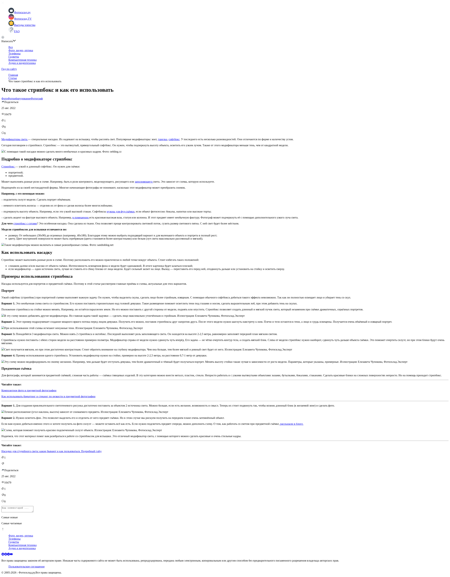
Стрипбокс (8, 166)
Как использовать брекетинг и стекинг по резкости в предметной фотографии (48, 396)
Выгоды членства (24, 25)
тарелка (162, 139)
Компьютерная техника (22, 59)
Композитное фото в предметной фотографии (28, 390)
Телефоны (14, 53)
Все (10, 47)
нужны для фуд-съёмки (120, 211)
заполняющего (144, 181)
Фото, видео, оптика (20, 50)
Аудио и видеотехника (22, 63)
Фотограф (37, 98)
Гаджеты (13, 56)
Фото (4, 98)
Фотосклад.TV (23, 18)
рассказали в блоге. (291, 423)
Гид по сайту (9, 68)
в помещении (80, 217)
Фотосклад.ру (22, 12)
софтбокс (174, 139)
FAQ (17, 31)
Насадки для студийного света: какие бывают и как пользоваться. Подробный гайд (51, 451)
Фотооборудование (19, 98)
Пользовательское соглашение (26, 566)
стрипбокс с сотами (25, 223)
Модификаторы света (14, 139)
